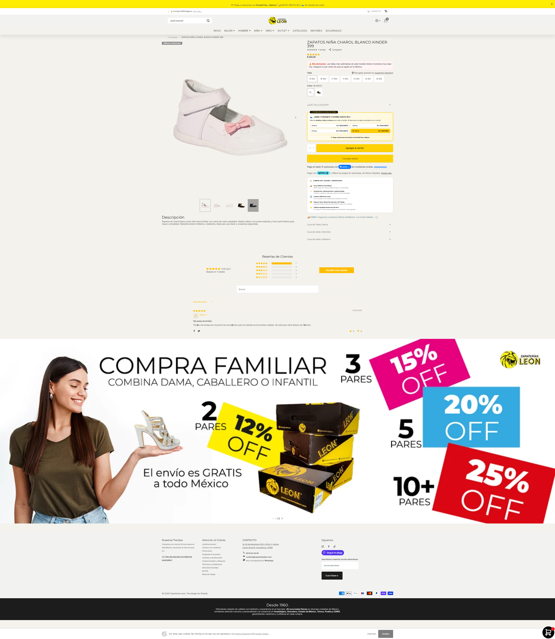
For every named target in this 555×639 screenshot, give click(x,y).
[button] (295, 117)
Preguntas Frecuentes (211, 554)
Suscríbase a (332, 575)
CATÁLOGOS (300, 30)
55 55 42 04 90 (252, 553)
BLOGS (205, 571)
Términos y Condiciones (212, 564)
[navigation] (205, 205)
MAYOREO (316, 30)
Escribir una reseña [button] (336, 270)
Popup (376, 217)
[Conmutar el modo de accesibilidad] (385, 11)
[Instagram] (323, 546)
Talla (350, 73)
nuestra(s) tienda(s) (384, 73)
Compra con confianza (211, 547)
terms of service (242, 633)
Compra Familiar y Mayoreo (213, 561)
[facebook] (328, 547)
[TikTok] (335, 546)
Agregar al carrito (355, 148)
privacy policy (261, 633)
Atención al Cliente (213, 540)
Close (552, 4)
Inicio (217, 30)
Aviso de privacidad (210, 568)
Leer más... (197, 11)
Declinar (371, 634)
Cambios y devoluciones (212, 558)
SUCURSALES (333, 30)
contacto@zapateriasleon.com (259, 557)
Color (314, 86)
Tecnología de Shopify (197, 593)
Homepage (172, 37)
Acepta (385, 633)
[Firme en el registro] (378, 20)
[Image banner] (277, 431)
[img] (199, 311)
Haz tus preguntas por (259, 560)
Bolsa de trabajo (208, 574)
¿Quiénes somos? (209, 544)
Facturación (207, 551)
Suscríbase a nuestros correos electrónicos (340, 559)
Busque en (208, 21)
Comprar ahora (350, 158)
